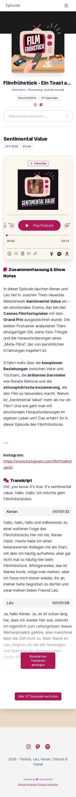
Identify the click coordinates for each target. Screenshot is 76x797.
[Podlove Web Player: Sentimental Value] (38, 207)
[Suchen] (67, 116)
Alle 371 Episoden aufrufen (38, 696)
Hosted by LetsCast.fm (38, 779)
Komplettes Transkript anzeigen (38, 661)
